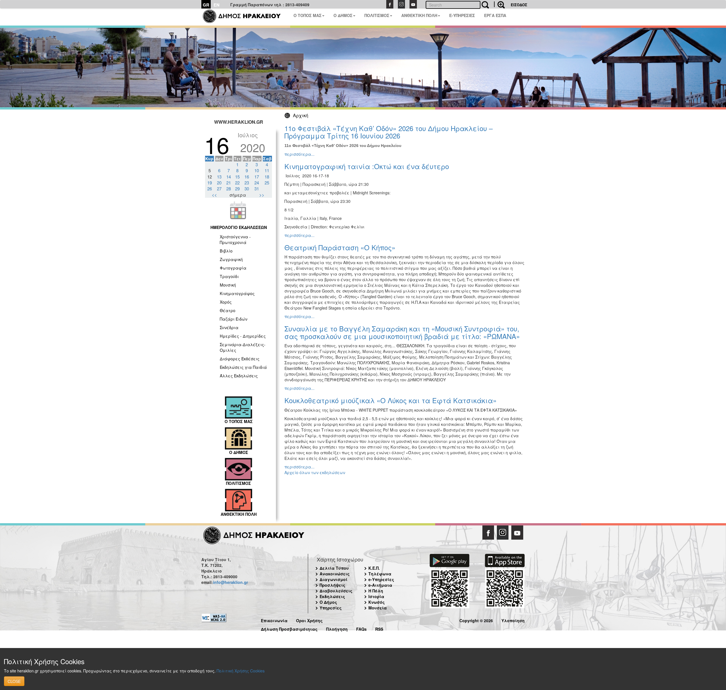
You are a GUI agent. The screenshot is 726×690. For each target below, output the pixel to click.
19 (209, 183)
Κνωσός (376, 602)
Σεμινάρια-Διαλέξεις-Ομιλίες (242, 347)
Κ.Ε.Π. (374, 568)
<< (214, 195)
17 (256, 177)
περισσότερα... (299, 154)
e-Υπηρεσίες (381, 579)
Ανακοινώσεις (335, 574)
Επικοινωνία (274, 620)
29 (237, 189)
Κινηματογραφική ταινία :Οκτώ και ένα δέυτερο (366, 166)
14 (228, 177)
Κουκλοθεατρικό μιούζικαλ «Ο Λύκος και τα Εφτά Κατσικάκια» (390, 400)
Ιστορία (376, 596)
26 (209, 189)
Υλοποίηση (513, 620)
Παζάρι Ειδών (233, 319)
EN (217, 5)
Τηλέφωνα (379, 574)
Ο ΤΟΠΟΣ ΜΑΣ (308, 15)
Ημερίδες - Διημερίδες (243, 336)
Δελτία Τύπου (334, 568)
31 (256, 189)
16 (246, 177)
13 (219, 177)
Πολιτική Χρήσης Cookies (241, 671)
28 (228, 189)
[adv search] (499, 4)
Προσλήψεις (332, 585)
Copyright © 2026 (476, 620)
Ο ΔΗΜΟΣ (343, 15)
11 (267, 170)
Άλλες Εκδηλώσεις (239, 375)
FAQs (361, 628)
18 (267, 177)
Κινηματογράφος (237, 293)
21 (228, 183)
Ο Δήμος (328, 602)
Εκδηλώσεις (332, 596)
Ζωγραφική (231, 259)
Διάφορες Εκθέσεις (239, 358)
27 (219, 189)
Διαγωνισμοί (333, 579)
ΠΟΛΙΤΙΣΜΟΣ (376, 15)
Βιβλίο (226, 251)
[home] (245, 17)
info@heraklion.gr (230, 582)
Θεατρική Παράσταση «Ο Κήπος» (339, 247)
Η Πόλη (375, 591)
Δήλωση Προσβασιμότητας (289, 628)
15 (237, 177)
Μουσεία (377, 608)
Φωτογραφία (233, 268)
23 (246, 183)
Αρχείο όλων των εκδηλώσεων (314, 472)
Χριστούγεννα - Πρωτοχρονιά (235, 239)
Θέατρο (227, 310)
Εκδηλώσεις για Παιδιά (243, 367)
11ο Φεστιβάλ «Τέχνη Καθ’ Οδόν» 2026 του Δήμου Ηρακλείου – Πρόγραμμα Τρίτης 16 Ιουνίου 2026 (388, 131)
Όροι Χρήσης (309, 620)
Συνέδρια (229, 327)
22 (237, 183)
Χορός (226, 302)
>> (261, 195)
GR (206, 5)
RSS (379, 628)
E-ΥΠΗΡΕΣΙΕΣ (462, 15)
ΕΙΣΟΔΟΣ (519, 4)
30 (246, 189)
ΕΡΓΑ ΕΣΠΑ (495, 15)
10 (256, 170)
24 (256, 183)
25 (267, 183)
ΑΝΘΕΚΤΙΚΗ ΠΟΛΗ (419, 15)
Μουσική (228, 285)
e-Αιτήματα (380, 585)
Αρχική (300, 115)
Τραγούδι (229, 276)
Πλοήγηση (337, 628)
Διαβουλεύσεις (336, 591)
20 (219, 183)
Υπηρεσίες (331, 608)
